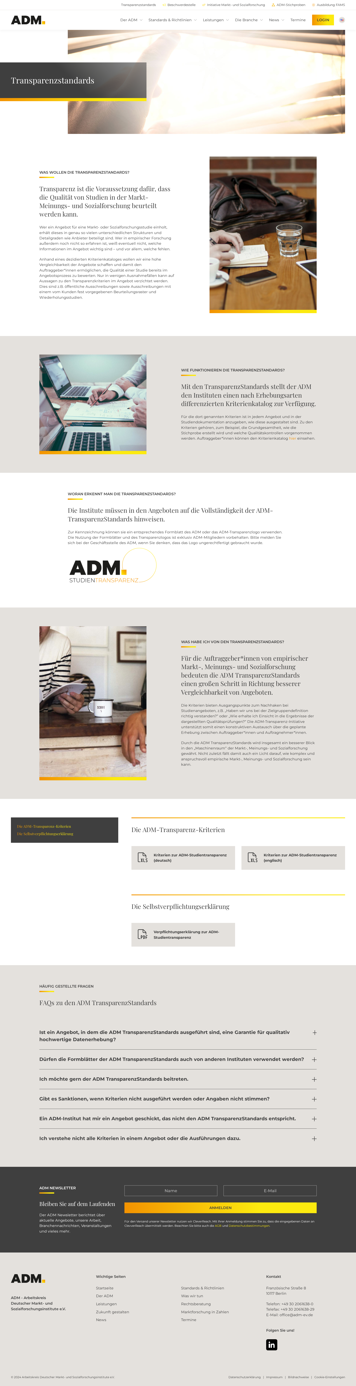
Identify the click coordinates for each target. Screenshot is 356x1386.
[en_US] (342, 20)
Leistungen (106, 1304)
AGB (218, 1226)
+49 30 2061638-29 (297, 1309)
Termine (188, 1320)
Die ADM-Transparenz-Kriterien (44, 826)
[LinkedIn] (271, 1344)
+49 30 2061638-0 (297, 1304)
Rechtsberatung (196, 1304)
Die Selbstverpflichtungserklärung (45, 833)
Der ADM (104, 1296)
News (101, 1320)
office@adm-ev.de (296, 1315)
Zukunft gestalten (112, 1312)
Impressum (274, 1377)
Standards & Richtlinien (202, 1288)
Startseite (105, 1288)
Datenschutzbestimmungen (249, 1226)
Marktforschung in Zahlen (205, 1312)
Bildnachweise (298, 1377)
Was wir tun (192, 1296)
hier (292, 438)
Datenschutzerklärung (244, 1377)
